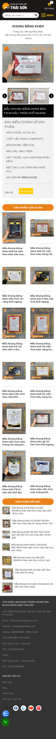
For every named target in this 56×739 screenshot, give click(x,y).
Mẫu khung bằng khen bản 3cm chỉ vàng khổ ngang (12, 298)
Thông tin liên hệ (11, 699)
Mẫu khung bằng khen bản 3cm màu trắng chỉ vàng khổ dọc (13, 443)
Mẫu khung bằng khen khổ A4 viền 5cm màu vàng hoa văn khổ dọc (41, 348)
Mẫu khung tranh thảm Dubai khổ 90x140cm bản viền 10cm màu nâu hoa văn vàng (32, 547)
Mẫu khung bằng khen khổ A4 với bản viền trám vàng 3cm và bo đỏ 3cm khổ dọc (13, 349)
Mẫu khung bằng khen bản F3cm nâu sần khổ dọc (12, 489)
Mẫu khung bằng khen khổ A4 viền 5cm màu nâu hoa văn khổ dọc (12, 253)
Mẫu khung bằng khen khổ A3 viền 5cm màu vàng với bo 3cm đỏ (41, 252)
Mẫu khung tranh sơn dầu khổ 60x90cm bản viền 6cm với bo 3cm (31, 559)
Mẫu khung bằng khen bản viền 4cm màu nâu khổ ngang (13, 395)
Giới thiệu (7, 682)
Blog (4, 687)
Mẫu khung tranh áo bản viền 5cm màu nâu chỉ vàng (33, 571)
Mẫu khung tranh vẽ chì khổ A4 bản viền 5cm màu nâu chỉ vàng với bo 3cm (32, 522)
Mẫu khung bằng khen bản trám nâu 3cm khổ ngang (41, 298)
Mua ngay (26, 191)
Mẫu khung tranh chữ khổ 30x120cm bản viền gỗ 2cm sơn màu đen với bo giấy (31, 534)
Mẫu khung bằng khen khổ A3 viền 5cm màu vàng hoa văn (41, 395)
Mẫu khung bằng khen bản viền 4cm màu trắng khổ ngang (41, 491)
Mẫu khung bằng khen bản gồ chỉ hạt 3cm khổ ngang (42, 441)
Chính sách (8, 693)
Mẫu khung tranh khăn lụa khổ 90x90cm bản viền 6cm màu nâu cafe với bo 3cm (31, 510)
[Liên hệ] (5, 722)
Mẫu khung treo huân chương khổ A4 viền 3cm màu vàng (33, 585)
